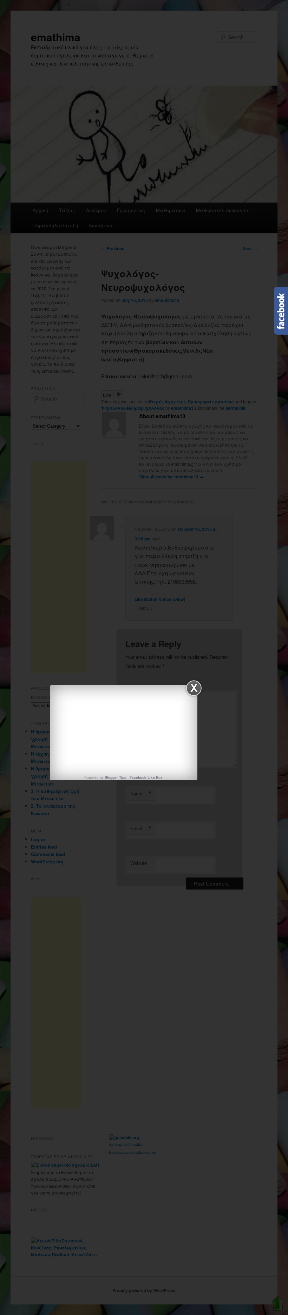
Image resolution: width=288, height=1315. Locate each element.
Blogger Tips (115, 777)
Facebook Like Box (146, 777)
